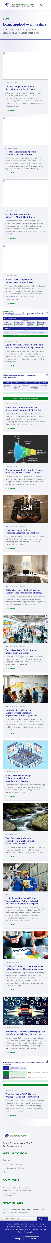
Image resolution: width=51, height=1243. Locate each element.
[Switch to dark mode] (41, 5)
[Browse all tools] (47, 621)
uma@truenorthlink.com (14, 1168)
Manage (17, 1239)
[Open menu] (48, 5)
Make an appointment (12, 1164)
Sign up (42, 1219)
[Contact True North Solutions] (47, 627)
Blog (5, 1172)
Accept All (31, 1239)
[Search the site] (47, 615)
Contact (6, 1160)
